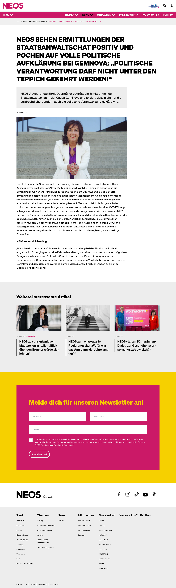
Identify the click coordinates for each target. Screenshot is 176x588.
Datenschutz (42, 584)
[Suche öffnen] (164, 5)
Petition (168, 14)
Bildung (40, 521)
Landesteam (103, 540)
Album (101, 563)
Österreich (20, 521)
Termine (61, 521)
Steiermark (20, 549)
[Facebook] (119, 494)
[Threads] (154, 494)
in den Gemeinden (105, 530)
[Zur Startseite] (18, 5)
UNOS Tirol (103, 549)
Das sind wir (127, 14)
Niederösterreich (22, 535)
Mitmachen (104, 14)
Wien (18, 559)
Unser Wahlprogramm (45, 547)
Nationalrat (103, 535)
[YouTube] (145, 494)
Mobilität (30, 336)
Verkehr (40, 535)
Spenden (81, 535)
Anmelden (37, 454)
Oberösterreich (22, 540)
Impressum (54, 584)
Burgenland (20, 525)
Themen (69, 14)
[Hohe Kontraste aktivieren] (171, 5)
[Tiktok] (136, 494)
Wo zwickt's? (151, 14)
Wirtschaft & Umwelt (44, 530)
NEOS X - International (24, 563)
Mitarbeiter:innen (105, 559)
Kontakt (32, 584)
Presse (101, 521)
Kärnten (19, 530)
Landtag (102, 525)
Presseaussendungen (37, 21)
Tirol (6, 14)
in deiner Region (105, 544)
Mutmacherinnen (84, 525)
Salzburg (19, 544)
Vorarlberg (20, 554)
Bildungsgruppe (84, 530)
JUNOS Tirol (103, 554)
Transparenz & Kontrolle (46, 525)
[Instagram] (127, 494)
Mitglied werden (84, 521)
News (85, 14)
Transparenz (103, 568)
